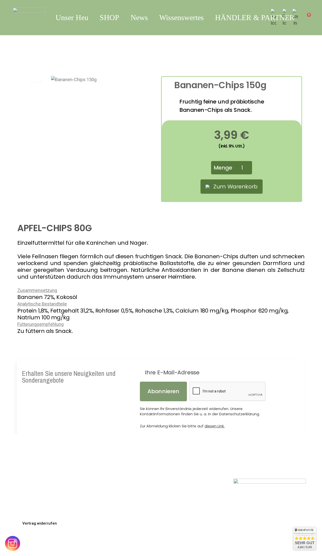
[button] (39, 523)
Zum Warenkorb (235, 186)
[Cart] (306, 17)
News (139, 17)
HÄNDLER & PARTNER (254, 17)
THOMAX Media (271, 547)
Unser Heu (72, 17)
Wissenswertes (181, 17)
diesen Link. (215, 426)
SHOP (109, 17)
